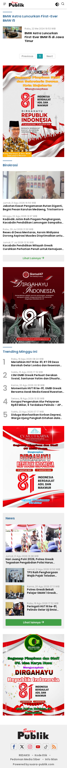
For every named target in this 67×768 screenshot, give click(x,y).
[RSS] (54, 746)
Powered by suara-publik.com (33, 764)
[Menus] (5, 4)
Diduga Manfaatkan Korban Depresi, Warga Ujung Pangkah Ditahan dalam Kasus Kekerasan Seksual (37, 416)
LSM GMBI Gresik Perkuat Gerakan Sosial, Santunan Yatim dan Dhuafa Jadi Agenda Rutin (35, 376)
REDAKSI (24, 755)
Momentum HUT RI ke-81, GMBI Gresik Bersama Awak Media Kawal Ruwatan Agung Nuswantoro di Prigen (36, 390)
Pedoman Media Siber (25, 759)
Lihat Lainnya (32, 258)
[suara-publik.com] (16, 4)
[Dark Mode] (57, 4)
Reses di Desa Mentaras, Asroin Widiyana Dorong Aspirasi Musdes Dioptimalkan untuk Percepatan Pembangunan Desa (33, 234)
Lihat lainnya (32, 622)
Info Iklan (51, 759)
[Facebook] (14, 746)
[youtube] (38, 746)
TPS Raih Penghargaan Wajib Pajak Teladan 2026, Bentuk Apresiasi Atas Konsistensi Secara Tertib (43, 574)
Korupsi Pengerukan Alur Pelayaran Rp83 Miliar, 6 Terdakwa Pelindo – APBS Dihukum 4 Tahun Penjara (37, 403)
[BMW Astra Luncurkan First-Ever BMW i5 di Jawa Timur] (12, 35)
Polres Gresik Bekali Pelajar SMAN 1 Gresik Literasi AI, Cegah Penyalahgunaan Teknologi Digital (41, 591)
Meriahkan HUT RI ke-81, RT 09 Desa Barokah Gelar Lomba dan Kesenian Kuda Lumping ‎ (35, 363)
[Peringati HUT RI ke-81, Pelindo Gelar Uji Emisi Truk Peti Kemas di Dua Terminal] (15, 609)
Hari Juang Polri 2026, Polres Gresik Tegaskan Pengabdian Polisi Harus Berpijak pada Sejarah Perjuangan (30, 561)
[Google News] (46, 746)
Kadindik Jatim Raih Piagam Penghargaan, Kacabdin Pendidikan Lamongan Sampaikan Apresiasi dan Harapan (33, 221)
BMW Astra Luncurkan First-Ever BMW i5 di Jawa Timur (44, 37)
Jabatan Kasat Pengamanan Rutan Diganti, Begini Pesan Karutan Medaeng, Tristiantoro (33, 207)
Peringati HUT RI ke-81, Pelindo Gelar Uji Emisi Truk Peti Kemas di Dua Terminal (42, 608)
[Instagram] (30, 746)
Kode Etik (41, 755)
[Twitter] (22, 746)
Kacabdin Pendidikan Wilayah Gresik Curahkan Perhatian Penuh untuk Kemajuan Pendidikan (32, 247)
